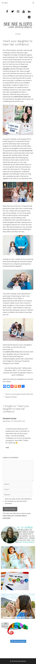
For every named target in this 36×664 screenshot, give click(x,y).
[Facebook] (7, 11)
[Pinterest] (29, 17)
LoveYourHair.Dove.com (22, 97)
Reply (7, 447)
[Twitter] (12, 11)
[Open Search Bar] (33, 2)
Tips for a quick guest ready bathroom (19, 394)
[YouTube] (23, 11)
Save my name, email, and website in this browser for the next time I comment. (18, 501)
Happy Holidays (11, 397)
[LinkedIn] (29, 11)
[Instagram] (18, 11)
